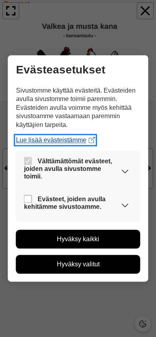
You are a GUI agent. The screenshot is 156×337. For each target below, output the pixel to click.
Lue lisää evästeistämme (51, 140)
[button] (125, 171)
